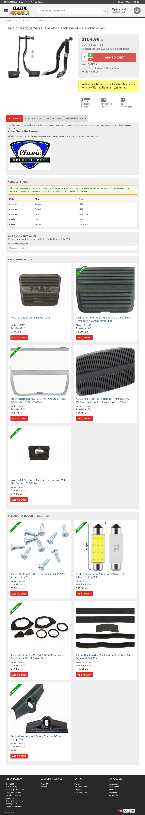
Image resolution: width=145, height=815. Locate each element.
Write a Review (113, 68)
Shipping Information (15, 790)
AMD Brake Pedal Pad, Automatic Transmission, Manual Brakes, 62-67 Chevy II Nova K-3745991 (102, 400)
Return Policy (11, 787)
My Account (113, 784)
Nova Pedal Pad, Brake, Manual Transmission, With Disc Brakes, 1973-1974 (38, 481)
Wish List (112, 790)
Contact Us (25, 2)
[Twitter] (138, 2)
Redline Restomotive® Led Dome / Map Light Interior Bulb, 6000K (100, 575)
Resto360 (10, 784)
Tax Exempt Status (13, 792)
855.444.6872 (11, 2)
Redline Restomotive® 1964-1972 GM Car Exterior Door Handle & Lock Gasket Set (38, 656)
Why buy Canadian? (14, 795)
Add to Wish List (91, 71)
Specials (78, 790)
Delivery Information (14, 801)
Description (14, 118)
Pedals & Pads (28, 20)
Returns (43, 787)
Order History (114, 787)
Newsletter (113, 792)
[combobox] (72, 248)
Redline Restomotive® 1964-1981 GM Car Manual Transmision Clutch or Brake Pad (103, 319)
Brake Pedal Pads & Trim (47, 20)
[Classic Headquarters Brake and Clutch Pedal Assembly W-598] (41, 57)
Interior (17, 20)
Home (8, 20)
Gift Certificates (80, 787)
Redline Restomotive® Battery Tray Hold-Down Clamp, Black (36, 738)
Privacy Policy (11, 804)
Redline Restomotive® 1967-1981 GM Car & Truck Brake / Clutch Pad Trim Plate (38, 400)
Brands (77, 784)
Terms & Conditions (14, 807)
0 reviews (99, 68)
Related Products (76, 118)
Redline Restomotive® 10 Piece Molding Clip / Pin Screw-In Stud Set (37, 575)
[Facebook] (135, 2)
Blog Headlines (80, 792)
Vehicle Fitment (34, 118)
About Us (10, 798)
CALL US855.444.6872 (126, 105)
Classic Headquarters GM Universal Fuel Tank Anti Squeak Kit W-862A (103, 656)
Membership (114, 795)
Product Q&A (54, 118)
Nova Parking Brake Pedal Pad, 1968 (30, 317)
